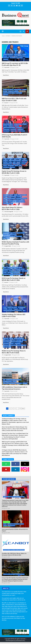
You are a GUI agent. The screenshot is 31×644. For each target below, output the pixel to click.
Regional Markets (16, 163)
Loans (14, 162)
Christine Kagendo (8, 211)
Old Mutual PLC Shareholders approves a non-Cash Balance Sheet (15, 422)
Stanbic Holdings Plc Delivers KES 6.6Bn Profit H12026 (15, 303)
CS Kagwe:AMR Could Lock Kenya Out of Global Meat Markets (14, 453)
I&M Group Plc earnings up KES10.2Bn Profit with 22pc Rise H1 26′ (15, 52)
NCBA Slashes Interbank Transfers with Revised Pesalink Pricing (15, 231)
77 (20, 408)
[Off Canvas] (3, 31)
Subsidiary (5, 59)
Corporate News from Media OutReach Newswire (13, 496)
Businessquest (10, 640)
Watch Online (27, 31)
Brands (4, 234)
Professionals (6, 129)
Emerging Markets (12, 196)
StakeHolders (20, 129)
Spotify (21, 523)
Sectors (5, 165)
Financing (21, 308)
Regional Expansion (7, 163)
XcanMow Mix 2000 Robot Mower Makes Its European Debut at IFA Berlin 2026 (15, 543)
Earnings (5, 56)
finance (14, 381)
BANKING (9, 267)
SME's (20, 165)
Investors (5, 162)
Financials (10, 56)
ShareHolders (13, 57)
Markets (18, 162)
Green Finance (6, 341)
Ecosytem (10, 91)
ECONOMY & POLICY (7, 381)
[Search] (23, 31)
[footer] (15, 23)
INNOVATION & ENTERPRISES (20, 56)
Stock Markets (6, 131)
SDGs (4, 200)
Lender (10, 162)
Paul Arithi (6, 67)
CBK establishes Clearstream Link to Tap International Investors (15, 376)
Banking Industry (17, 54)
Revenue (23, 163)
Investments (6, 57)
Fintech (14, 234)
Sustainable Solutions (8, 203)
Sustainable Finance (20, 201)
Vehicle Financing (7, 346)
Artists (4, 523)
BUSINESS (24, 54)
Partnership (24, 162)
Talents (5, 525)
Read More (6, 75)
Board (13, 269)
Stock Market (19, 57)
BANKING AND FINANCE (8, 54)
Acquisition (5, 338)
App (4, 232)
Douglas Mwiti (7, 246)
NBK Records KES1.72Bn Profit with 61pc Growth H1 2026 (15, 87)
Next (23, 408)
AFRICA (4, 267)
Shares (16, 165)
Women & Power (21, 131)
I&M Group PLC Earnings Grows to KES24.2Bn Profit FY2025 (15, 445)
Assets (4, 307)
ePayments (10, 125)
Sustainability (13, 131)
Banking (11, 338)
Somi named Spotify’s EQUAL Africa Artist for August (15, 518)
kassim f (6, 102)
